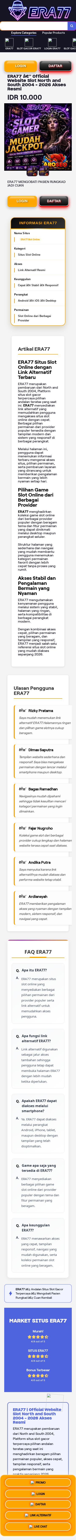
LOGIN (20, 66)
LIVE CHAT (40, 1527)
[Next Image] (68, 137)
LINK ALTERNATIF (40, 1516)
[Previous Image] (7, 137)
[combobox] (34, 26)
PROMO (41, 1481)
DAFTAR (55, 66)
